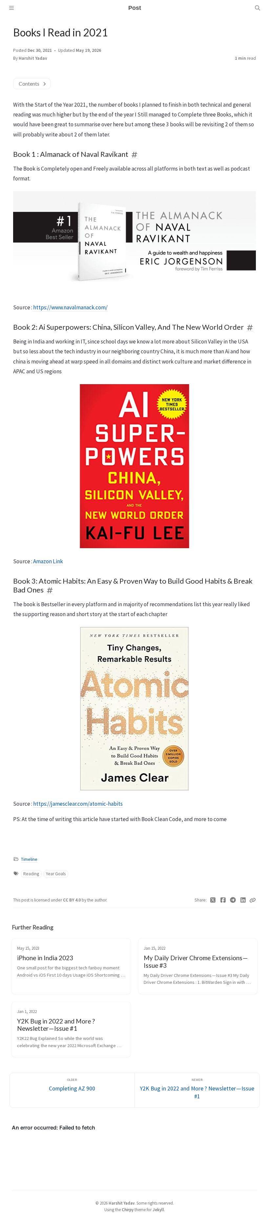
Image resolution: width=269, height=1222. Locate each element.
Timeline (29, 859)
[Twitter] (213, 900)
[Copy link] (252, 900)
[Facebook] (223, 900)
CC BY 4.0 (72, 900)
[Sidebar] (11, 8)
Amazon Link (48, 561)
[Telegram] (233, 900)
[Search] (257, 8)
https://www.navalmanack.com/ (70, 307)
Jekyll (158, 1209)
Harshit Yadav (33, 58)
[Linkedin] (243, 900)
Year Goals (56, 874)
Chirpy (128, 1209)
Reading (31, 874)
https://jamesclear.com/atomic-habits (78, 803)
